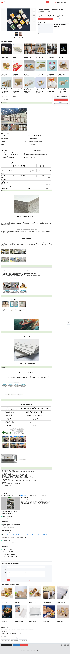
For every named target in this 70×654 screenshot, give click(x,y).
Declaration (45, 650)
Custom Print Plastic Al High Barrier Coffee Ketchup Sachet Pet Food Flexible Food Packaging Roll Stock (18, 72)
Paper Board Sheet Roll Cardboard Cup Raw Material (40, 72)
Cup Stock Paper (10, 534)
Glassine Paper (6, 535)
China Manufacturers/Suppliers (27, 647)
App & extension (57, 4)
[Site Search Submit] (47, 2)
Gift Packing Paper (13, 633)
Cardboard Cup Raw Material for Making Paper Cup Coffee (29, 89)
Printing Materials (13, 6)
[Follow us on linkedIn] (68, 644)
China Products (20, 647)
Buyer (47, 4)
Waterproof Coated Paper (5, 640)
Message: (4, 572)
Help (52, 4)
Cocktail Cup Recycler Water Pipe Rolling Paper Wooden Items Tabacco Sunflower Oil (63, 56)
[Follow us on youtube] (65, 644)
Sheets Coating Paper (14, 640)
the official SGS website (23, 495)
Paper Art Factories (4, 637)
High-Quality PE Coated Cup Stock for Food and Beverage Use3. (52, 55)
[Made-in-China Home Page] (6, 2)
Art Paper (36, 534)
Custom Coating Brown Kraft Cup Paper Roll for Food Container (18, 89)
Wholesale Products (35, 647)
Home (2, 6)
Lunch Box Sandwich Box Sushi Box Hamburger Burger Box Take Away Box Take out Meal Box (34, 600)
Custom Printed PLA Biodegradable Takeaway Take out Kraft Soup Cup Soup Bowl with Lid (49, 620)
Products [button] (16, 1)
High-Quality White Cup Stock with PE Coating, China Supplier (40, 55)
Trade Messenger (16, 644)
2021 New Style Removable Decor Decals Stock (29, 72)
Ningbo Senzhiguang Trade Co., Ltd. (45, 11)
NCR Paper (44, 534)
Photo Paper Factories (21, 637)
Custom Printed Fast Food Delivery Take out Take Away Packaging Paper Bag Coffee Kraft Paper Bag (21, 600)
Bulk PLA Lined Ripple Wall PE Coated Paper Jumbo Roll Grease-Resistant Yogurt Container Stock (18, 56)
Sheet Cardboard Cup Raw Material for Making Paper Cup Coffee (6, 89)
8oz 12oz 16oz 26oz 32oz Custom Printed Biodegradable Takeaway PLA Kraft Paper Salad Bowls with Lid (7, 600)
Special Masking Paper (5, 633)
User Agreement (40, 650)
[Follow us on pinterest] (67, 644)
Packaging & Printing (7, 6)
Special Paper (19, 6)
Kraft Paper (19, 633)
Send (8, 580)
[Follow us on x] (63, 644)
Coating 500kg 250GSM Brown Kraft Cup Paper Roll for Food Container (62, 89)
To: (5, 569)
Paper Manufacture (38, 637)
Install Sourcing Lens (25, 644)
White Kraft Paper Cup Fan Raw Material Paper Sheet (51, 72)
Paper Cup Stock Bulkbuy (23, 640)
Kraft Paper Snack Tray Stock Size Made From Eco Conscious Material (6, 72)
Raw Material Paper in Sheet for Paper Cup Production (63, 72)
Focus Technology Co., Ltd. (28, 650)
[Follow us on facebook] (61, 644)
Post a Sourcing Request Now (27, 580)
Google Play (9, 644)
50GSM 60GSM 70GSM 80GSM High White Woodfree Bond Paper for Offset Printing (48, 600)
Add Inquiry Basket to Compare (19, 37)
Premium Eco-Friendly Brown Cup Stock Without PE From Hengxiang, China (6, 56)
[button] (44, 1)
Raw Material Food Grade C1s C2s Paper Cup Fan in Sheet (40, 89)
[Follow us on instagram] (64, 644)
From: (5, 567)
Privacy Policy (49, 650)
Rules (68, 4)
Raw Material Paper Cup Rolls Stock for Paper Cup (51, 89)
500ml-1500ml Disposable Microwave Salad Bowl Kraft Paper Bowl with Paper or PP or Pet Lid (7, 620)
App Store (3, 644)
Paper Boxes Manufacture (56, 637)
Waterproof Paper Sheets (47, 637)
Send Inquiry (45, 18)
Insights (55, 647)
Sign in (68, 2)
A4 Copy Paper (40, 534)
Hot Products (15, 647)
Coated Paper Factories (30, 637)
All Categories (4, 4)
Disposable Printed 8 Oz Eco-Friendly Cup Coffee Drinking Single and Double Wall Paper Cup (63, 620)
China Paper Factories (12, 637)
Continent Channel (46, 647)
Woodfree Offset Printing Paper (18, 534)
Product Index (51, 647)
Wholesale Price (41, 647)
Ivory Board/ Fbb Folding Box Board (28, 534)
